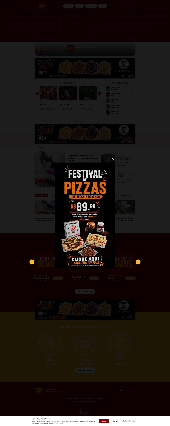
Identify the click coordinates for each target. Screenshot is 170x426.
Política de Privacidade (129, 421)
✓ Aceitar (104, 421)
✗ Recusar (115, 421)
